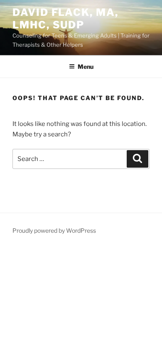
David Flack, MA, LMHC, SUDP (65, 18)
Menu (85, 66)
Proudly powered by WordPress (54, 230)
